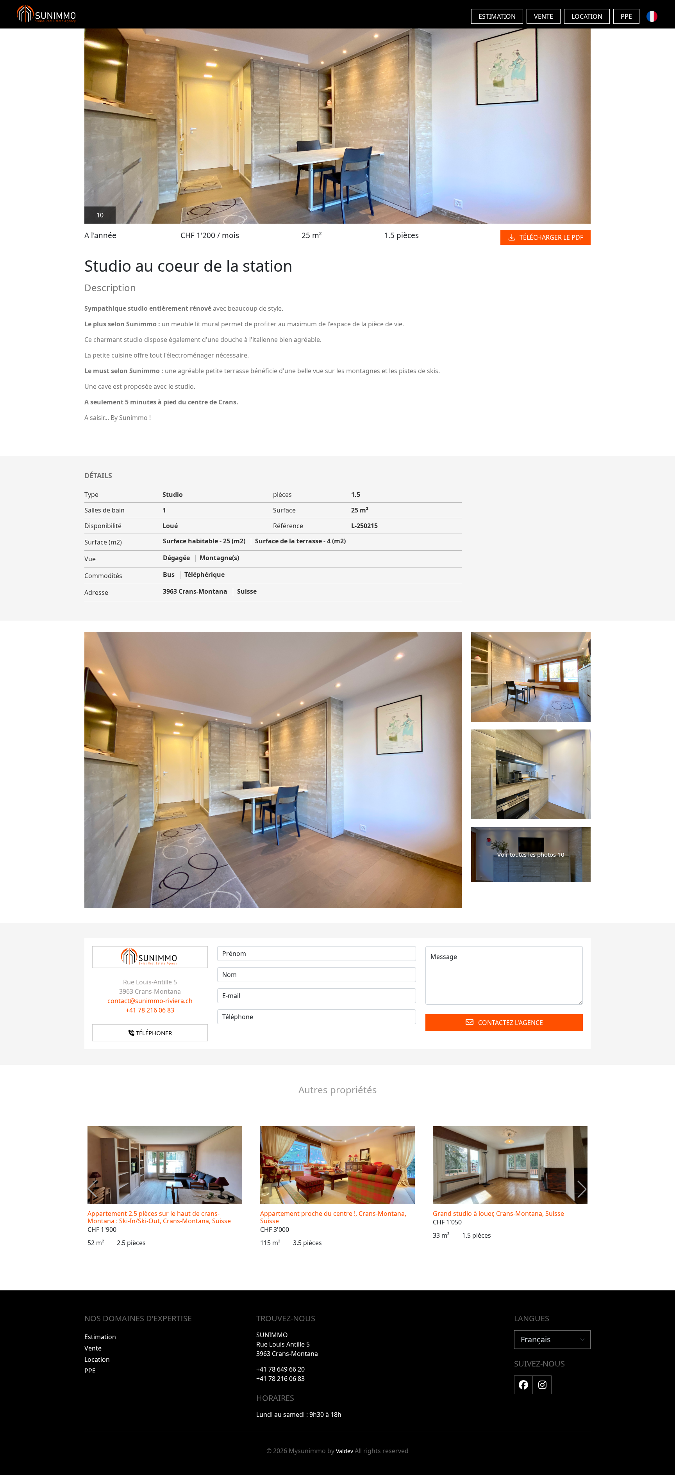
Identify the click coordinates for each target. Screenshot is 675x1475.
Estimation (100, 1337)
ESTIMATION (497, 16)
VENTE (543, 16)
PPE (626, 16)
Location (97, 1359)
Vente (93, 1348)
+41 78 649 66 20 (280, 1369)
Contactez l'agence (510, 1022)
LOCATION (586, 16)
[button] (582, 1188)
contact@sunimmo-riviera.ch (150, 1000)
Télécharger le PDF (551, 237)
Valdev (344, 1451)
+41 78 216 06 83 (150, 1010)
